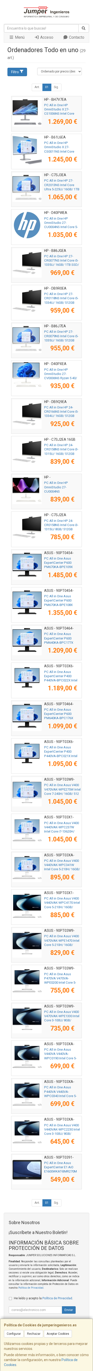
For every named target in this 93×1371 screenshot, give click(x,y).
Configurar (14, 1334)
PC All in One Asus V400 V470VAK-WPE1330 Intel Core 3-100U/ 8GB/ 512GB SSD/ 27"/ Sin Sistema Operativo (61, 1020)
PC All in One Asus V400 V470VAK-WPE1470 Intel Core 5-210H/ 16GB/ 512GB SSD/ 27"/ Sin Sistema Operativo (61, 944)
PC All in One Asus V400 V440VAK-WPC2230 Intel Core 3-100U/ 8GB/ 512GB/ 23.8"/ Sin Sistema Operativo (62, 1133)
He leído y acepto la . (43, 1298)
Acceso (46, 37)
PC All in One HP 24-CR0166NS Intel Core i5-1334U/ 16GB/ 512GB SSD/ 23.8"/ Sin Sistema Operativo (61, 415)
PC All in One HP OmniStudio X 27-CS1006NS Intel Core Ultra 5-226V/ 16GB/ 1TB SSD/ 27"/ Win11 (61, 113)
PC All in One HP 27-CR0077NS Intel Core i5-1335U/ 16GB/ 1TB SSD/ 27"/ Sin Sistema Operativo (61, 264)
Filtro (15, 72)
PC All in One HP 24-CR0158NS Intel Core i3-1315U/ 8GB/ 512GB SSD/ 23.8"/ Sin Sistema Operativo (61, 529)
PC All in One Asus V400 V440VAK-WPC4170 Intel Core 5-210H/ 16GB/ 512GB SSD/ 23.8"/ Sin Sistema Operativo (62, 907)
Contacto (76, 37)
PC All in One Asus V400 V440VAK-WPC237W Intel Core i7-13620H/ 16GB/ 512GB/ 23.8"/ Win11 (61, 831)
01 (47, 87)
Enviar (68, 1310)
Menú (19, 37)
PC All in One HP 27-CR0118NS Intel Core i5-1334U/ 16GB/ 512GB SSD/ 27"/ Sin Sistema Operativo (61, 302)
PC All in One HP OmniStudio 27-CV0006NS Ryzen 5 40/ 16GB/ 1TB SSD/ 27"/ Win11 (60, 378)
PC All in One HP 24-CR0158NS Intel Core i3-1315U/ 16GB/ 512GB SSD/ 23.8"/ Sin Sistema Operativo (61, 453)
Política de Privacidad (30, 1287)
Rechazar (33, 1334)
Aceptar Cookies (58, 1334)
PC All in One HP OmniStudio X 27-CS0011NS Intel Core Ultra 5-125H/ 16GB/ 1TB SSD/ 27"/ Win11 (61, 151)
